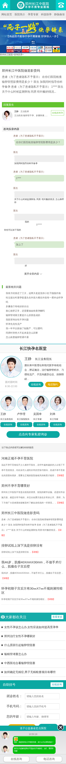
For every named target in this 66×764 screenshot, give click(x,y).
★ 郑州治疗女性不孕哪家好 (18, 636)
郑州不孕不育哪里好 (15, 485)
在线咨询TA (57, 113)
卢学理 (21, 413)
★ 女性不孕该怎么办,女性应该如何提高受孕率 (29, 627)
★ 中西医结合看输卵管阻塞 (18, 663)
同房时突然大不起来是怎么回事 (22, 332)
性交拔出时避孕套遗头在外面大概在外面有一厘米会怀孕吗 (34, 299)
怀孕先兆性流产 (14, 324)
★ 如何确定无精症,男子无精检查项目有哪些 (28, 672)
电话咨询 (49, 758)
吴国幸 (37, 413)
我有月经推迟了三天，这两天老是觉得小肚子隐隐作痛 (33, 293)
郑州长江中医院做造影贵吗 (20, 513)
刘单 (52, 413)
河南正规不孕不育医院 (17, 458)
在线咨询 (36, 384)
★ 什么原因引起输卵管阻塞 (18, 645)
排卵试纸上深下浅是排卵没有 (22, 545)
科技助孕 (46, 14)
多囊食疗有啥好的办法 (17, 306)
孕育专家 (33, 14)
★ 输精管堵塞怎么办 (14, 654)
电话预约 (53, 384)
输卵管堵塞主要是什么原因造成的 (23, 315)
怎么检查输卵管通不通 (17, 337)
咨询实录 (18, 54)
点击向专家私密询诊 (33, 434)
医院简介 (20, 14)
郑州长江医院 (6, 54)
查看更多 (57, 616)
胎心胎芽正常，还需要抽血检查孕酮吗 (25, 310)
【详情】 (60, 475)
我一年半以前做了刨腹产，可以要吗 (24, 328)
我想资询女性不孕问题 (17, 319)
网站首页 (6, 14)
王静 (38, 359)
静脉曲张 (59, 14)
